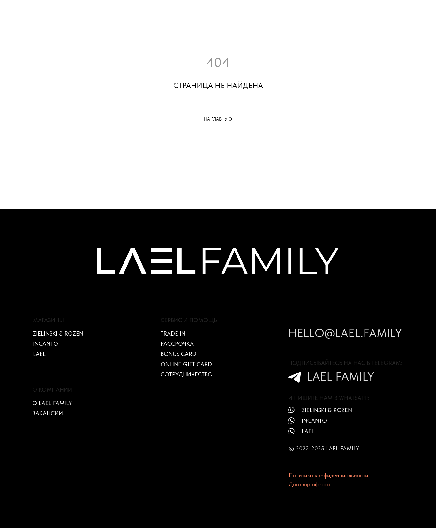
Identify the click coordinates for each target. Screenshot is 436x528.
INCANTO (45, 343)
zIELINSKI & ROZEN (327, 410)
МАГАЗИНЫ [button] (127, 9)
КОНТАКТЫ (254, 16)
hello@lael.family (345, 333)
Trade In (173, 333)
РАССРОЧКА (212, 9)
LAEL (39, 354)
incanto (314, 420)
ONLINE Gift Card (186, 364)
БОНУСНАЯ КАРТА (255, 9)
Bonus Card (178, 354)
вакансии (47, 413)
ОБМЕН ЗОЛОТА (171, 9)
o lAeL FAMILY (52, 403)
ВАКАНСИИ (405, 9)
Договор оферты (309, 484)
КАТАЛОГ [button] (91, 9)
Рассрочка (177, 343)
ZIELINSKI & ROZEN (58, 333)
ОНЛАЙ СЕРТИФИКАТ (308, 9)
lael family (340, 376)
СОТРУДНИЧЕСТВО (362, 9)
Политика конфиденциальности (328, 475)
